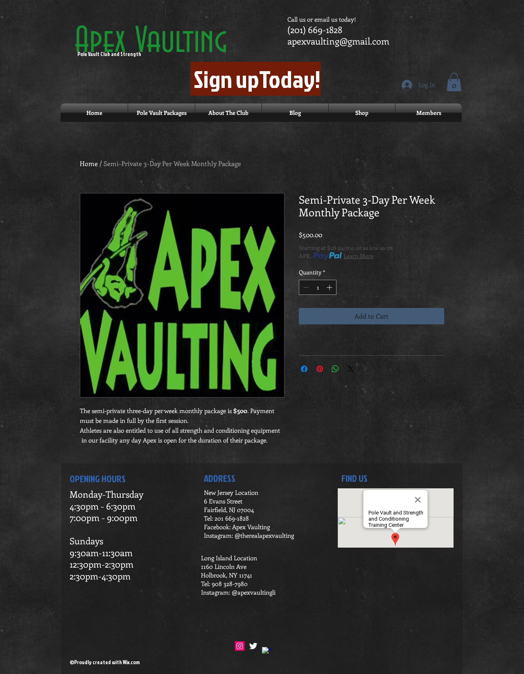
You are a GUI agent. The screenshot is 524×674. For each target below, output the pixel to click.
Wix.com (131, 662)
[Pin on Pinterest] (320, 369)
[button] (454, 82)
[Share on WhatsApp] (335, 369)
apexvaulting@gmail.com (338, 41)
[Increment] (330, 287)
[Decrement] (305, 287)
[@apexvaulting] (253, 646)
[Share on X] (351, 369)
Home (89, 163)
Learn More (358, 256)
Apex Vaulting (151, 41)
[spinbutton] (317, 287)
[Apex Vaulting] (266, 651)
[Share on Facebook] (304, 369)
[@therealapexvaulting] (239, 646)
